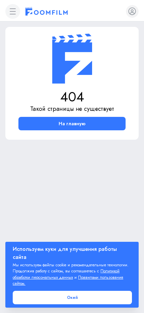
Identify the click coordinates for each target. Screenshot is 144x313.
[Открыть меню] (12, 11)
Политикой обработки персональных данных (66, 274)
